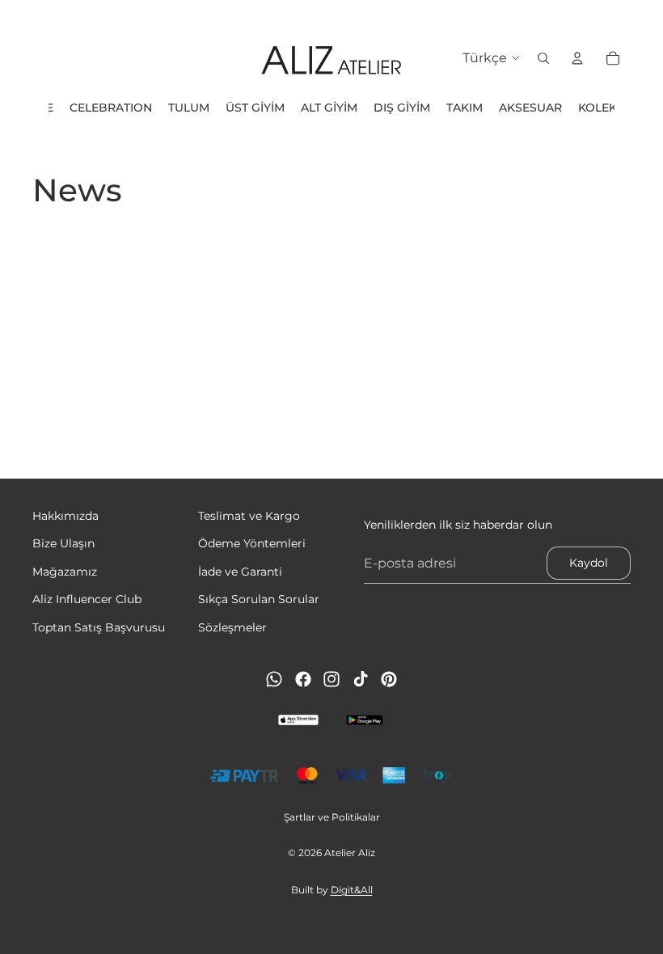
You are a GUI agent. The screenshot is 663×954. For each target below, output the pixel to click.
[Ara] (543, 58)
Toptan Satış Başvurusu (98, 626)
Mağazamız (64, 571)
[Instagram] (331, 679)
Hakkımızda (65, 516)
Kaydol (588, 562)
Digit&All (352, 890)
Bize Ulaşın (63, 543)
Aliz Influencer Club (86, 599)
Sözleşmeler (232, 626)
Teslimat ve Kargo (249, 516)
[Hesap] (577, 58)
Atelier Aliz (349, 852)
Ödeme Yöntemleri (252, 543)
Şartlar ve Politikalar (332, 817)
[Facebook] (303, 679)
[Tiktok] (360, 679)
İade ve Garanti (240, 571)
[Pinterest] (389, 679)
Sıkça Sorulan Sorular (258, 599)
